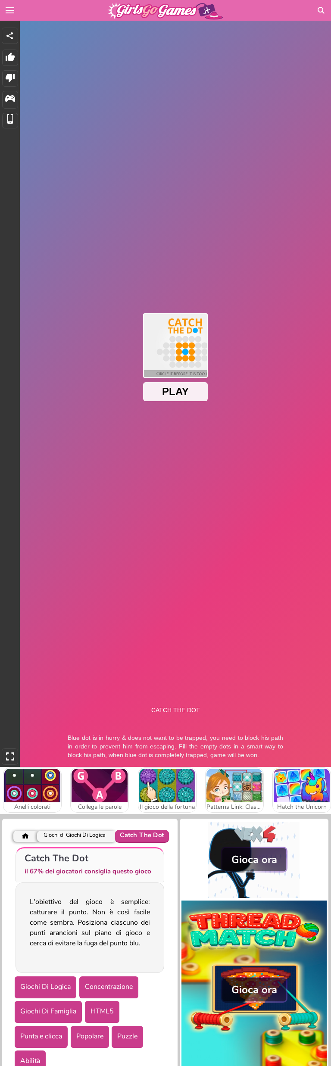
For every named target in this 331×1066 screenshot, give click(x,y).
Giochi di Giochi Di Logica (75, 835)
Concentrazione (109, 986)
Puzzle (127, 1036)
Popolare (89, 1036)
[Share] (10, 36)
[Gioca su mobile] (10, 121)
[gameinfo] (10, 100)
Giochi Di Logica (45, 986)
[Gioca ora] (254, 896)
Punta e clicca (41, 1036)
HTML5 (102, 1011)
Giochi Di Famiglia (48, 1011)
